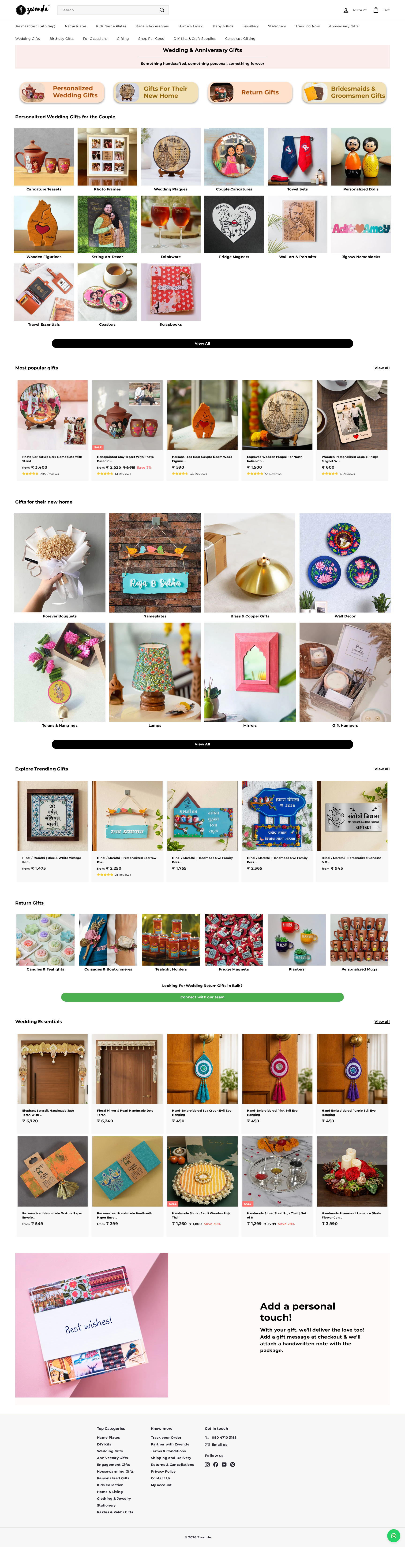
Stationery (277, 26)
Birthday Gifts (61, 38)
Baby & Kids (223, 26)
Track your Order (166, 1437)
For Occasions (95, 38)
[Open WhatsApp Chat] (393, 1535)
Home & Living (191, 26)
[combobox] (113, 10)
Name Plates (76, 26)
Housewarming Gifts (115, 1471)
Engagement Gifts (113, 1465)
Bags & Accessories (152, 26)
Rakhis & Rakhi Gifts (115, 1512)
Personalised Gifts (113, 1478)
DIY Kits (104, 1444)
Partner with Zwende (170, 1444)
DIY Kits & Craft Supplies (195, 38)
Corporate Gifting (240, 38)
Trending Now (308, 26)
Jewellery (251, 26)
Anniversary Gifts (344, 26)
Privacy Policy (163, 1471)
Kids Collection (110, 1485)
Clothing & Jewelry (114, 1498)
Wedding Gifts (27, 38)
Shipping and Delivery (171, 1458)
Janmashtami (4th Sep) (35, 26)
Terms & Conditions (168, 1451)
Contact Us (161, 1478)
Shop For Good (151, 38)
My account (161, 1485)
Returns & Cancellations (172, 1465)
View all (382, 368)
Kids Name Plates (111, 26)
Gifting (123, 38)
